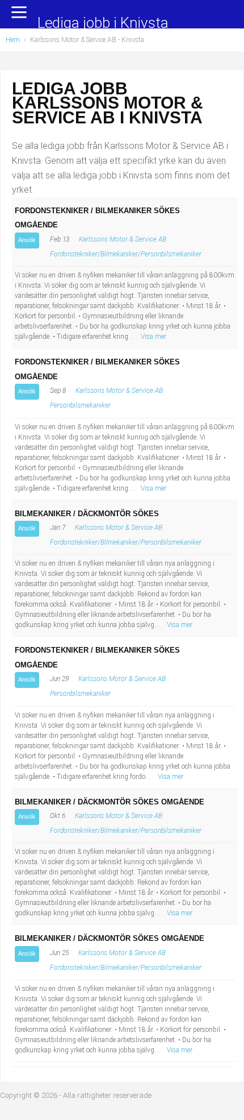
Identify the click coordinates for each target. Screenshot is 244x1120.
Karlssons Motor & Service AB (122, 239)
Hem (13, 40)
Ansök (27, 240)
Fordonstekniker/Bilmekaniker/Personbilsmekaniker (125, 254)
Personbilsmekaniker (80, 405)
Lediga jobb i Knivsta (103, 23)
